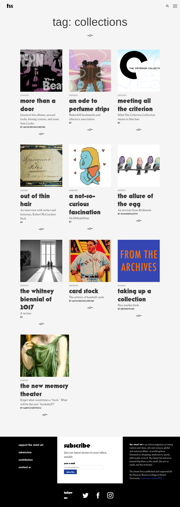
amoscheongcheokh (34, 127)
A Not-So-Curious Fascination (85, 204)
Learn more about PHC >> (152, 478)
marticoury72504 (32, 408)
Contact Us (25, 467)
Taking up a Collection (134, 295)
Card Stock (83, 291)
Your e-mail (69, 463)
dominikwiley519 (129, 214)
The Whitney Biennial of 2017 (37, 299)
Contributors (26, 460)
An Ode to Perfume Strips (89, 105)
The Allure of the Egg (135, 200)
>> (154, 464)
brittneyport (127, 309)
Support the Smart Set (31, 445)
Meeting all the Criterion (135, 105)
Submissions (25, 452)
